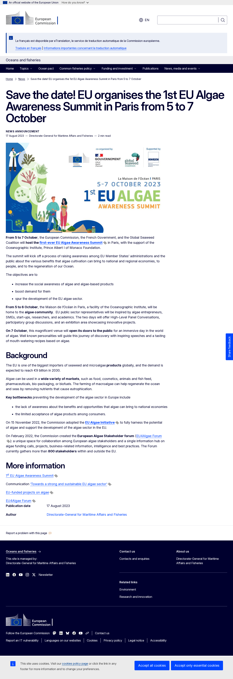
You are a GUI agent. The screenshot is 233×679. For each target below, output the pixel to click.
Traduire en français (28, 48)
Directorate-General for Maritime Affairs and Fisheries (87, 514)
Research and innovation (135, 597)
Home (10, 68)
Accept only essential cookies (197, 665)
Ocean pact (46, 68)
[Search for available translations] (105, 243)
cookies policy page (75, 663)
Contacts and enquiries (134, 558)
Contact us (102, 633)
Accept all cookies (152, 665)
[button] (29, 533)
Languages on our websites (63, 640)
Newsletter (46, 575)
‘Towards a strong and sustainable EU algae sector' (68, 484)
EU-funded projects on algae (27, 492)
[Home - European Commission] (35, 18)
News (21, 78)
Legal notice (136, 640)
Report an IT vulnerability (22, 640)
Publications (151, 68)
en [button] (147, 20)
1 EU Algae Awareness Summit (30, 475)
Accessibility (158, 640)
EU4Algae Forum (149, 436)
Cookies (92, 640)
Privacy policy (113, 640)
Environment (127, 589)
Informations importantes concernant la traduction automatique (85, 48)
